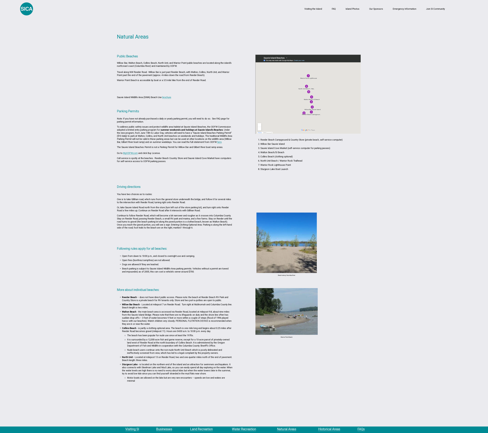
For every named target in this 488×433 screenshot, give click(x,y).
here (219, 142)
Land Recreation (201, 429)
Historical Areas (329, 429)
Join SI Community (435, 9)
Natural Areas (286, 429)
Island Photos (352, 9)
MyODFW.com (130, 153)
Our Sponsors (376, 9)
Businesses (164, 429)
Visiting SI (132, 429)
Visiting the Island (313, 9)
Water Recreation (244, 429)
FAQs (361, 429)
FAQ (334, 9)
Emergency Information (404, 9)
